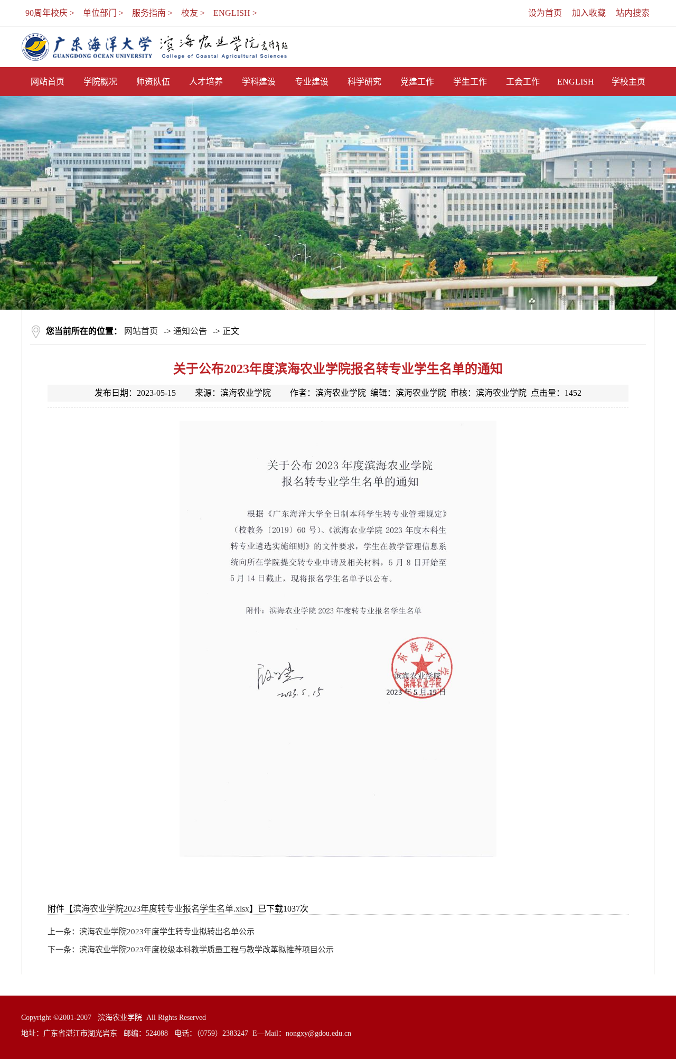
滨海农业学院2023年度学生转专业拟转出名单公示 (167, 931)
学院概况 (100, 81)
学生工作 (470, 81)
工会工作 (523, 81)
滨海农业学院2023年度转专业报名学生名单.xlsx (161, 908)
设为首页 (545, 12)
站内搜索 (633, 12)
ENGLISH (575, 81)
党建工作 (417, 81)
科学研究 (364, 81)
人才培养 (206, 81)
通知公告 (190, 331)
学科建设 (259, 81)
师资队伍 (153, 81)
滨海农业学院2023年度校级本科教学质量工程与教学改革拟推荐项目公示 (206, 949)
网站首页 (47, 81)
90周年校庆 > (49, 12)
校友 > (193, 12)
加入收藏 (589, 12)
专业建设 (311, 81)
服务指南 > (152, 12)
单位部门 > (103, 12)
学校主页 (628, 81)
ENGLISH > (235, 12)
